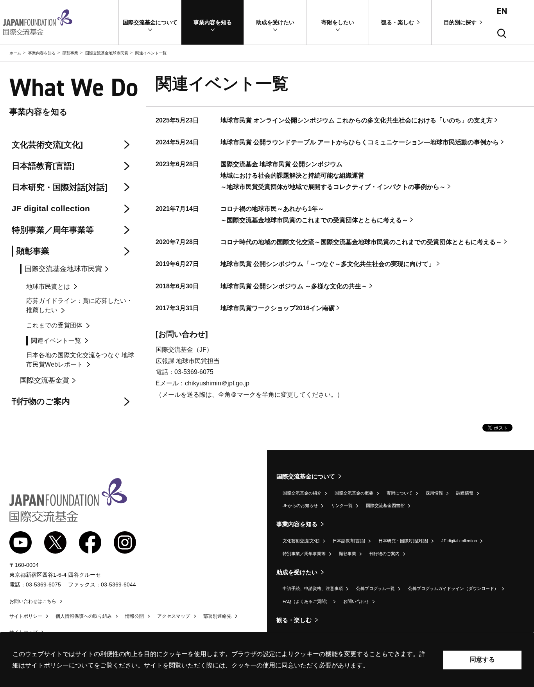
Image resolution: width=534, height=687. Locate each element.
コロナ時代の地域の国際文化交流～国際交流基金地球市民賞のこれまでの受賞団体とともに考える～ (361, 242)
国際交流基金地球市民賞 (106, 53)
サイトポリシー (25, 616)
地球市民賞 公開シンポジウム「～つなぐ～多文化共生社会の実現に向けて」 (327, 264)
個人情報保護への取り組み (84, 616)
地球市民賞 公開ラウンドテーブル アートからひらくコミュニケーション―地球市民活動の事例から (359, 142)
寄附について (399, 493)
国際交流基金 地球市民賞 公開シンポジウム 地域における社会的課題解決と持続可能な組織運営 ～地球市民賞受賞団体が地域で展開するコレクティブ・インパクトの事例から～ (333, 175)
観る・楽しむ (294, 620)
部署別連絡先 (217, 616)
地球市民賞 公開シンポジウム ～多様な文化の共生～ (293, 286)
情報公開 (134, 616)
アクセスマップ (173, 616)
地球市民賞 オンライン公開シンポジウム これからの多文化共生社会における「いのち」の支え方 (356, 120)
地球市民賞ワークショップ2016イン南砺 (277, 308)
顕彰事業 (70, 53)
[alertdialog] (267, 660)
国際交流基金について (305, 476)
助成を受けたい (296, 572)
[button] (150, 22)
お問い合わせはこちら (32, 601)
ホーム (15, 53)
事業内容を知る (42, 53)
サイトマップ (23, 632)
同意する (482, 659)
